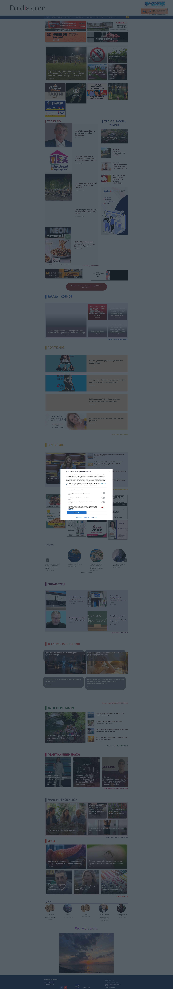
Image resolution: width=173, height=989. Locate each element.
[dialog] (86, 494)
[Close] (110, 471)
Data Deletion (79, 517)
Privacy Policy (94, 517)
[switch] (103, 493)
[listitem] (86, 490)
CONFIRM (76, 512)
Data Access (86, 517)
